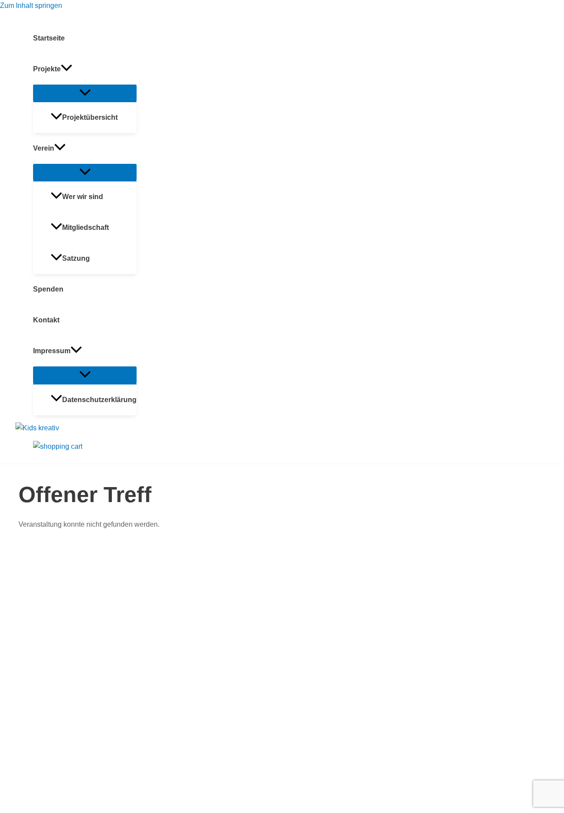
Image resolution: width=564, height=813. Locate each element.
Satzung (76, 258)
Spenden (48, 289)
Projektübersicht (90, 117)
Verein (43, 148)
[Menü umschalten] (85, 93)
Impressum (51, 351)
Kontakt (46, 320)
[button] (66, 69)
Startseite (49, 38)
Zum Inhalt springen (31, 5)
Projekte (47, 69)
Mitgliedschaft (85, 227)
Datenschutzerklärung (99, 399)
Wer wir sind (82, 196)
